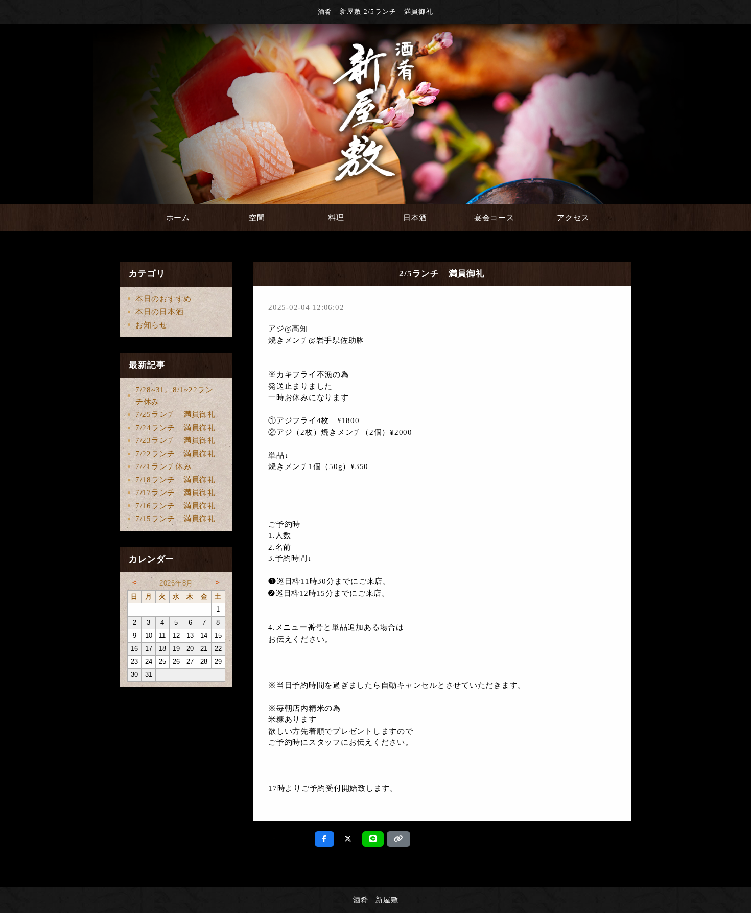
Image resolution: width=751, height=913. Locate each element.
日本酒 (415, 218)
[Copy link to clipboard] (398, 839)
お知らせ (151, 325)
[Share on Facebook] (324, 839)
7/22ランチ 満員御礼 (175, 454)
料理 (336, 218)
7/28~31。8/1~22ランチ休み (174, 396)
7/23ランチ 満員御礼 (175, 440)
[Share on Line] (373, 839)
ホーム (178, 218)
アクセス (573, 218)
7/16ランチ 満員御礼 (175, 506)
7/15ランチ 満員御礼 (175, 518)
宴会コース (494, 218)
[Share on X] (348, 839)
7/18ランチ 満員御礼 (175, 480)
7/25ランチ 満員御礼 (175, 414)
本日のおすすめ (163, 299)
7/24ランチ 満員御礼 (175, 428)
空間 (257, 218)
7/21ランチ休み (163, 466)
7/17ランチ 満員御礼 (175, 492)
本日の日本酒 (159, 312)
